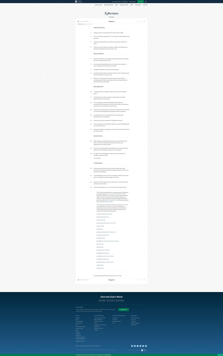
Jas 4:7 (114, 232)
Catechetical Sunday (80, 337)
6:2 (98, 217)
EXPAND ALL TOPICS (80, 341)
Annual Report (79, 323)
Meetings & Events (116, 321)
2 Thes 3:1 (111, 256)
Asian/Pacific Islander (80, 326)
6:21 (98, 204)
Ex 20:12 (103, 217)
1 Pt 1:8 (102, 268)
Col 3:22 (101, 223)
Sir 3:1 (105, 214)
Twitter (132, 346)
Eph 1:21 (113, 200)
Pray (113, 323)
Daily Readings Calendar (120, 1)
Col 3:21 (101, 220)
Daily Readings (115, 1)
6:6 (98, 226)
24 (100, 204)
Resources (133, 319)
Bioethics (78, 331)
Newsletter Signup (135, 323)
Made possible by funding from (134, 350)
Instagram (143, 346)
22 (99, 206)
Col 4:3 (106, 256)
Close (219, 354)
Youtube (138, 346)
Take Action (115, 317)
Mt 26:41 (102, 253)
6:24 (99, 268)
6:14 (98, 241)
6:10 (98, 192)
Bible (77, 330)
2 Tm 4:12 (111, 262)
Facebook (135, 346)
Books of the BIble (98, 319)
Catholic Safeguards (80, 338)
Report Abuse (132, 1)
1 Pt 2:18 (102, 226)
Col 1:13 (106, 235)
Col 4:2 (106, 253)
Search (146, 1)
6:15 (99, 244)
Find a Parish (125, 1)
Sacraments (96, 326)
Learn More (124, 309)
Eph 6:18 (109, 201)
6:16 (98, 247)
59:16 (112, 194)
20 (100, 192)
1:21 (101, 235)
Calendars (133, 321)
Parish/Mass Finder (135, 317)
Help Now (140, 1)
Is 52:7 (101, 244)
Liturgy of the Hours (98, 328)
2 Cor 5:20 (102, 259)
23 (122, 194)
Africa (77, 319)
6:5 (98, 223)
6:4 (98, 220)
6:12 (99, 235)
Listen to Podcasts (110, 300)
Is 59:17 (102, 250)
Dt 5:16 (107, 217)
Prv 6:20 (101, 214)
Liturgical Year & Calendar (100, 324)
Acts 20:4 (102, 262)
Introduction (81, 24)
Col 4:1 (101, 229)
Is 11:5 (109, 194)
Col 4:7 (124, 204)
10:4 (111, 232)
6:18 (99, 253)
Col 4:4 (107, 259)
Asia (77, 324)
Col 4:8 (101, 265)
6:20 (99, 259)
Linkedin (140, 346)
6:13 (98, 238)
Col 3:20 (110, 214)
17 (114, 194)
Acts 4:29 (102, 256)
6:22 (99, 265)
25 (104, 223)
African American (79, 321)
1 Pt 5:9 (101, 247)
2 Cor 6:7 (108, 232)
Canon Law (78, 333)
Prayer (95, 323)
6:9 (98, 229)
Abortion (78, 317)
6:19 (99, 256)
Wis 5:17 (120, 194)
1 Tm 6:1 (107, 223)
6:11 (99, 232)
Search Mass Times (98, 321)
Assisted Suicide (79, 328)
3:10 (118, 200)
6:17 (99, 250)
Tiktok (146, 346)
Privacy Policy (118, 275)
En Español (111, 17)
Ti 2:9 (112, 223)
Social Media (134, 324)
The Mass (96, 330)
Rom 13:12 (102, 232)
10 (114, 223)
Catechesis (78, 335)
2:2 (116, 200)
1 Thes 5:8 (116, 241)
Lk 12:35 (111, 241)
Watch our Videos (119, 300)
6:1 (98, 214)
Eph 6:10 (105, 200)
